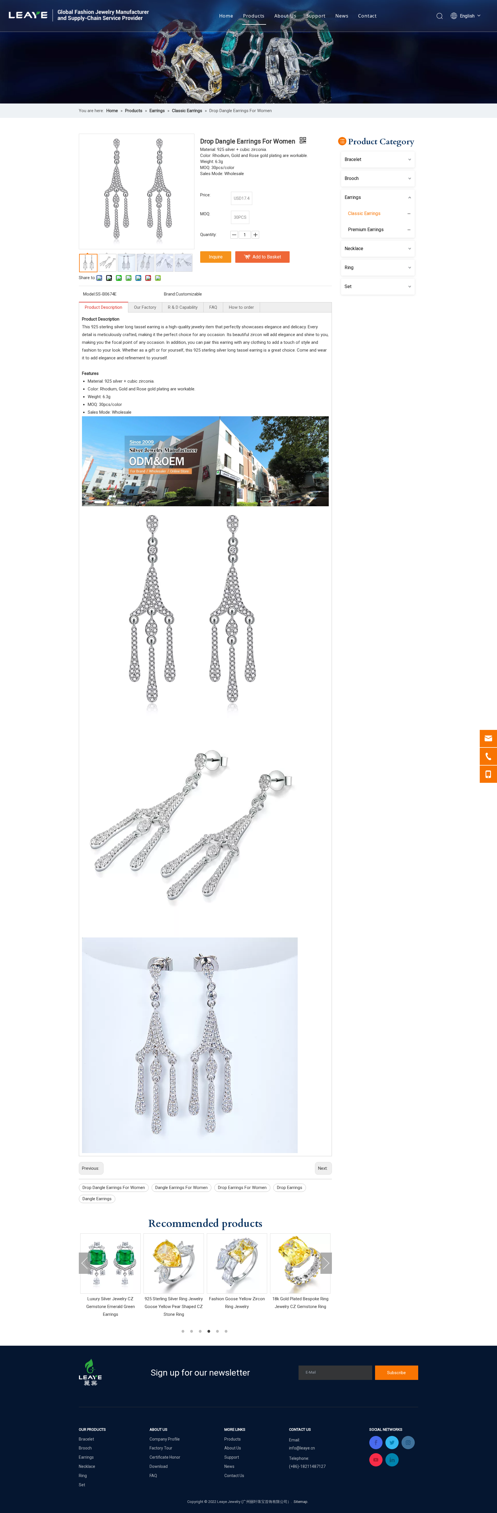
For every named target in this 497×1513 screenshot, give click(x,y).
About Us (285, 16)
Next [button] (326, 1263)
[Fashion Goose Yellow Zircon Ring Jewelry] (174, 1263)
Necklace (354, 248)
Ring (349, 267)
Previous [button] (84, 1263)
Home (226, 16)
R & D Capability (183, 307)
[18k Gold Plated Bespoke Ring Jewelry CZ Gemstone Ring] (237, 1263)
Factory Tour (161, 1448)
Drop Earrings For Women (242, 1187)
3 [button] (201, 1331)
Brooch (352, 178)
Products (254, 16)
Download (159, 1466)
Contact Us (234, 1475)
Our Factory (145, 307)
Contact (367, 16)
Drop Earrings (289, 1187)
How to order (241, 307)
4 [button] (210, 1331)
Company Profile (165, 1439)
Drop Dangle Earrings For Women (114, 1187)
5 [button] (218, 1331)
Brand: (170, 294)
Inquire (216, 257)
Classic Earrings (364, 213)
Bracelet (353, 159)
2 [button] (192, 1331)
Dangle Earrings (97, 1198)
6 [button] (227, 1331)
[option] (110, 1275)
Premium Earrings (366, 229)
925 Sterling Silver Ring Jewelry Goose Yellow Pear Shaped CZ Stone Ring (110, 1306)
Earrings (353, 197)
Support (316, 16)
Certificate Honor (165, 1457)
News (341, 16)
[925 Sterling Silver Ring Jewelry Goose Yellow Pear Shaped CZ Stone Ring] (110, 1263)
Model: (89, 294)
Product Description (103, 307)
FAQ (213, 307)
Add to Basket (267, 257)
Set (348, 286)
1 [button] (184, 1331)
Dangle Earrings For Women (181, 1187)
